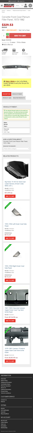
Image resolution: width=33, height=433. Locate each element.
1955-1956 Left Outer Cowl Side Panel (16, 225)
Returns (3, 401)
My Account (4, 420)
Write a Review (21, 42)
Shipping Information (6, 382)
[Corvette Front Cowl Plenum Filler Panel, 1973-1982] (16, 66)
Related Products (19, 98)
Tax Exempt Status (5, 384)
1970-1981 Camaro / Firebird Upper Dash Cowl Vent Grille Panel (15, 350)
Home (3, 10)
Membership (4, 427)
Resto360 (3, 378)
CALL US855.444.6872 (25, 53)
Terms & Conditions (6, 393)
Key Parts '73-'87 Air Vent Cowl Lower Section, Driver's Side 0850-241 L (15, 184)
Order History (4, 422)
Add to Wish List (8, 44)
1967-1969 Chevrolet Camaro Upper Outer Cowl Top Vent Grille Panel (15, 310)
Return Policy (4, 380)
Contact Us (21, 1)
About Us (3, 387)
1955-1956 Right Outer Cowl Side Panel (14, 267)
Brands (3, 408)
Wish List (3, 424)
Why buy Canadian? (6, 386)
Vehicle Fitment (17, 94)
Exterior (9, 10)
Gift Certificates (5, 410)
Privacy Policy (4, 391)
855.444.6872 (13, 1)
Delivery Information (6, 389)
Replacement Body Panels (19, 10)
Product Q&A (7, 98)
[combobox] (16, 148)
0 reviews (12, 42)
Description (6, 94)
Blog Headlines (5, 413)
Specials (3, 412)
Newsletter (3, 426)
